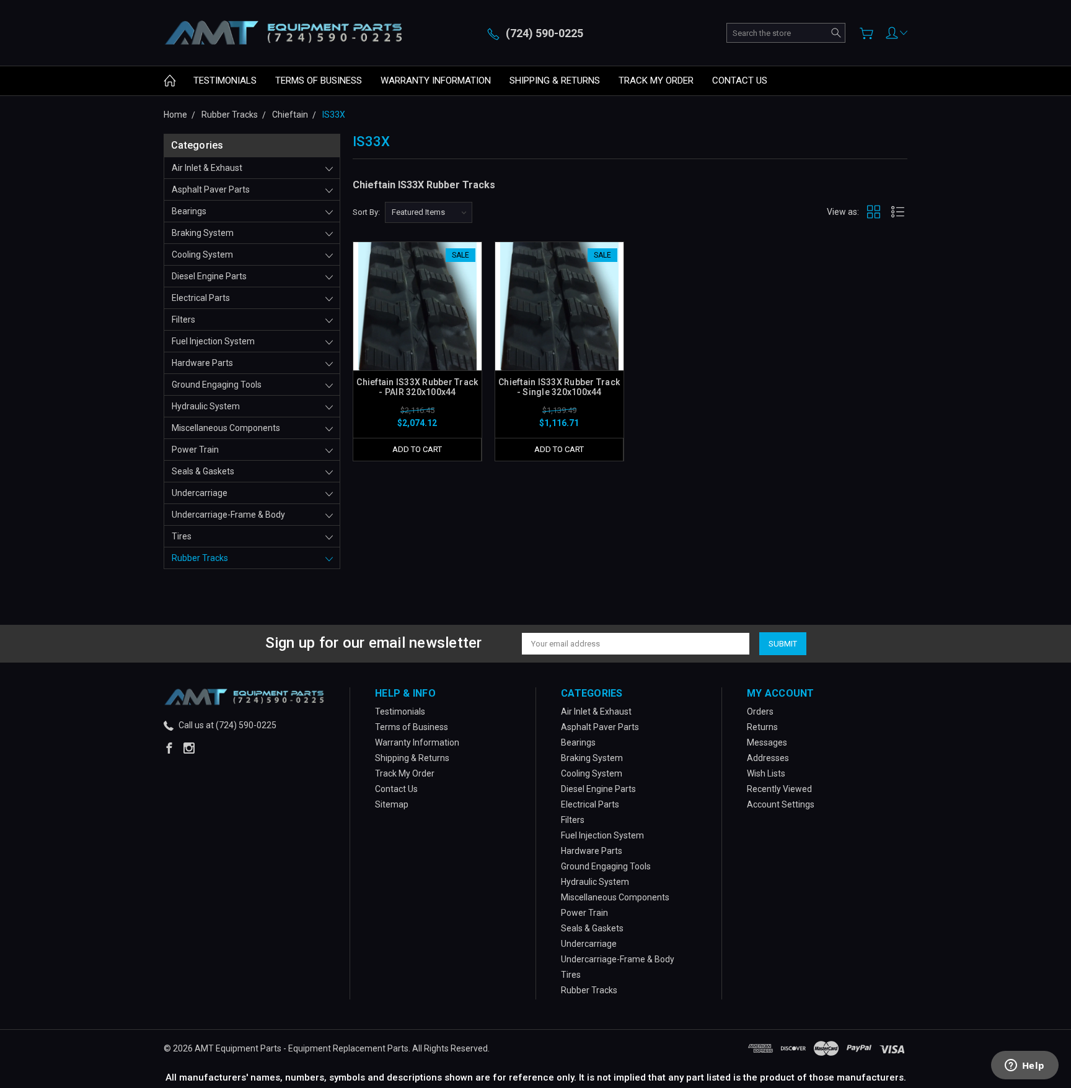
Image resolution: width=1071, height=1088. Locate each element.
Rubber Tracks (200, 558)
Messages (767, 742)
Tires (182, 536)
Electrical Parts (201, 298)
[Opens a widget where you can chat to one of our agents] (1024, 1066)
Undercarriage (199, 493)
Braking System (203, 233)
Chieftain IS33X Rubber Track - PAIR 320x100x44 (417, 387)
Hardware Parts (202, 363)
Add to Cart (417, 449)
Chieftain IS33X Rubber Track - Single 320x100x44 (559, 387)
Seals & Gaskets (203, 471)
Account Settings (780, 804)
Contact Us (739, 80)
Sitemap (391, 804)
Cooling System (202, 254)
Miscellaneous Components (226, 428)
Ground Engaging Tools (217, 385)
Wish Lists (766, 773)
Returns (762, 727)
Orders (760, 711)
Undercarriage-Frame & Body (228, 515)
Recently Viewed (779, 789)
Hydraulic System (206, 406)
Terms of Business (318, 80)
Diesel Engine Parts (209, 276)
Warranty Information (436, 80)
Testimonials (225, 80)
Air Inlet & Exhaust (207, 168)
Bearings (189, 211)
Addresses (768, 758)
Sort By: (366, 212)
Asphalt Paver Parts (211, 189)
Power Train (195, 450)
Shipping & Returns (554, 80)
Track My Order (656, 80)
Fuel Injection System (213, 341)
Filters (183, 319)
